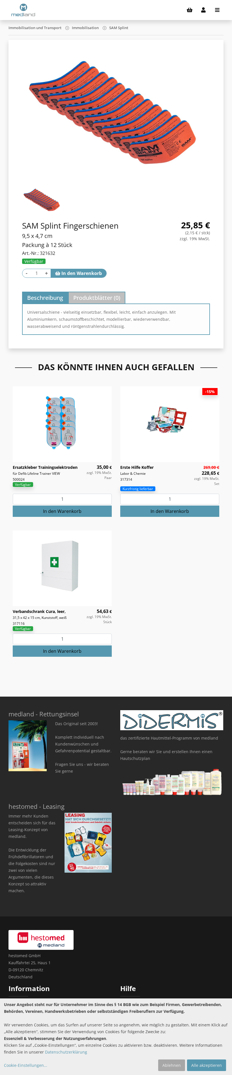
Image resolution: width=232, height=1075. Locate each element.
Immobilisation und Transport (34, 27)
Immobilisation (85, 27)
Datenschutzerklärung (66, 1052)
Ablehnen (171, 1065)
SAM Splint (118, 27)
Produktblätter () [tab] (96, 298)
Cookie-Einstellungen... (25, 1065)
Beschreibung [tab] (45, 298)
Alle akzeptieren (206, 1065)
